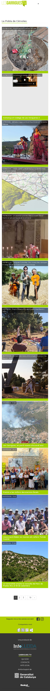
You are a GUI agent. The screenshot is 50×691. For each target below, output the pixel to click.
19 (30, 597)
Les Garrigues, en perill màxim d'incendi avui (23, 445)
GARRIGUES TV (25, 655)
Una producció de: (25, 640)
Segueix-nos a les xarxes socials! (20, 619)
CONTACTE (25, 662)
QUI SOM (25, 659)
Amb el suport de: (25, 669)
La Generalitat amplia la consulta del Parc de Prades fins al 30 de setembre (23, 585)
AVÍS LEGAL (25, 665)
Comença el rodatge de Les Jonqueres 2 (21, 118)
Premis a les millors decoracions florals (20, 492)
